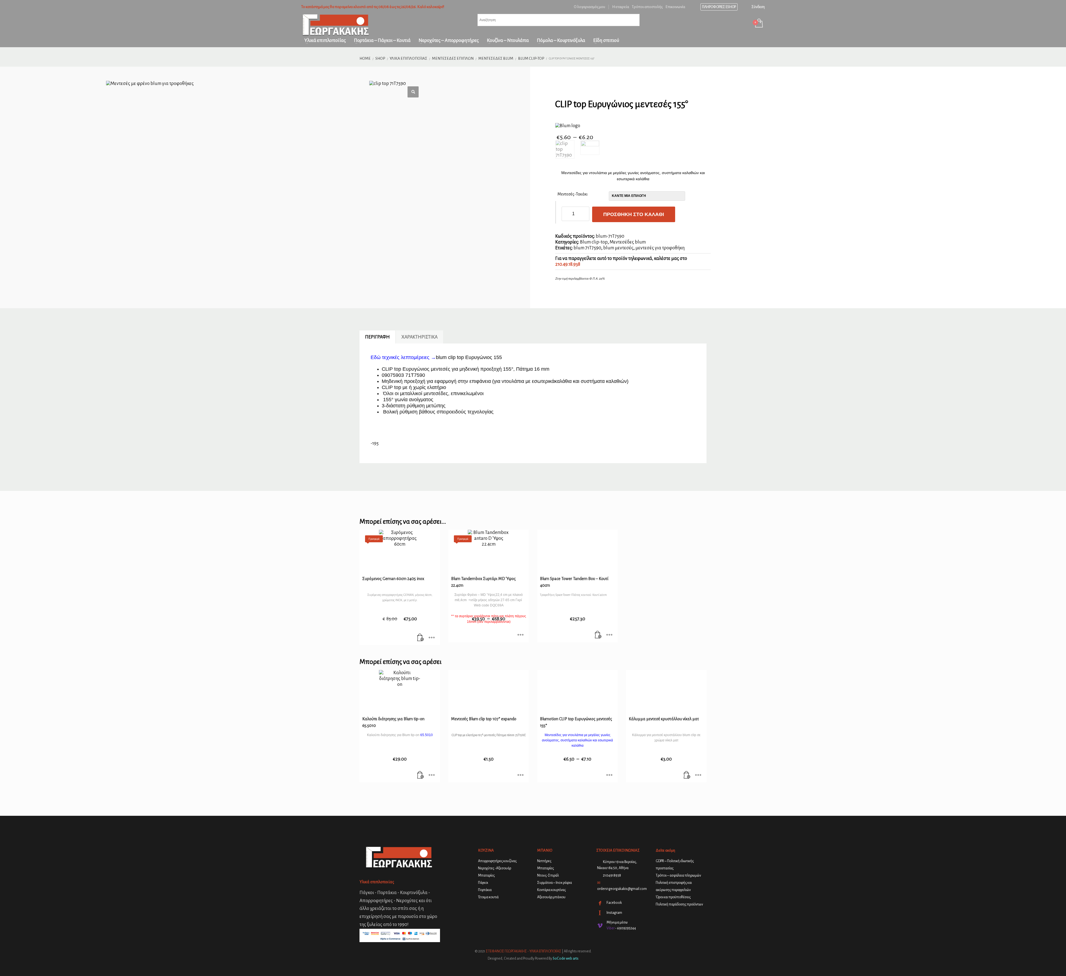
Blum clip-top (594, 242)
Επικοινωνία (675, 7)
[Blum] (567, 126)
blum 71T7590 (587, 247)
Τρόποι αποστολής (647, 7)
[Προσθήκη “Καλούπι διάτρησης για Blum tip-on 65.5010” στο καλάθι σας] (420, 775)
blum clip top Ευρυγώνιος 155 (469, 357)
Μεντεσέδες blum (628, 242)
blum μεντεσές (618, 247)
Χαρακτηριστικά (419, 337)
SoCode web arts (566, 958)
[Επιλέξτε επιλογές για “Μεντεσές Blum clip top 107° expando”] (520, 775)
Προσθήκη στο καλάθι (633, 214)
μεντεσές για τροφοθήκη (660, 247)
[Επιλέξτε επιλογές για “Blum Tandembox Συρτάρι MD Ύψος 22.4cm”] (520, 635)
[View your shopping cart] (758, 23)
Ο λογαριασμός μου (589, 7)
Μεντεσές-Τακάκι (572, 194)
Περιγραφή (377, 337)
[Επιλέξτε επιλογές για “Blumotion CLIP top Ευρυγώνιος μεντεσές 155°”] (609, 775)
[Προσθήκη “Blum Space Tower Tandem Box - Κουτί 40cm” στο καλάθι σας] (598, 635)
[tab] (377, 337)
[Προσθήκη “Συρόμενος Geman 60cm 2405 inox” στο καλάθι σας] (420, 638)
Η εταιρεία (620, 7)
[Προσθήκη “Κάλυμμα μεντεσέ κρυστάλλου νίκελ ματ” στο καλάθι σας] (687, 775)
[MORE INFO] (431, 638)
